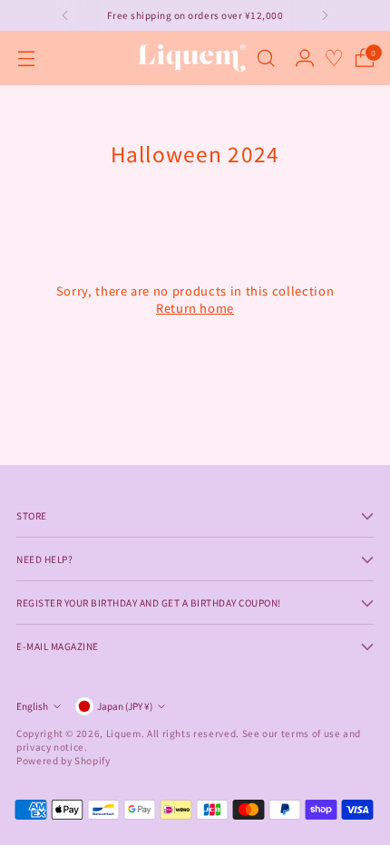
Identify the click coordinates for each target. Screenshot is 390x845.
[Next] (325, 15)
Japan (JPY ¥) (124, 706)
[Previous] (65, 15)
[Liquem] (191, 58)
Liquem (123, 733)
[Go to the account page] (304, 58)
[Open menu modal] (25, 58)
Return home (195, 307)
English (32, 706)
